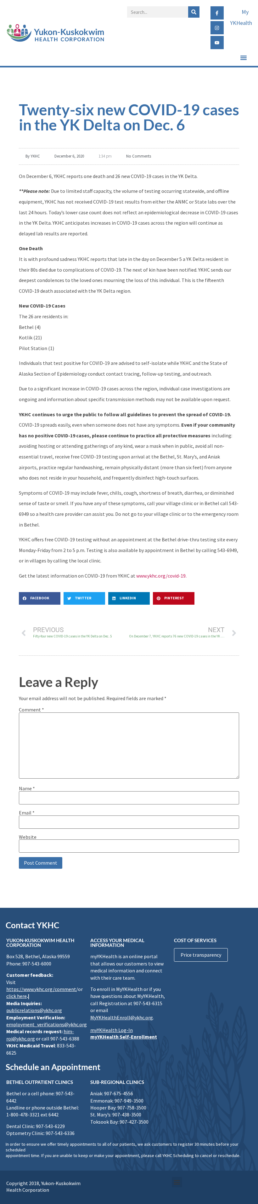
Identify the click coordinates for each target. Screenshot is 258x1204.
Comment (31, 709)
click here (16, 996)
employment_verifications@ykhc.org (46, 1024)
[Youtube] (217, 42)
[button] (243, 57)
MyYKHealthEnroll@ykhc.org (121, 1017)
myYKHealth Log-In (111, 1030)
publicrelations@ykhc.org (34, 1010)
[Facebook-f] (217, 13)
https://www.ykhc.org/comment (41, 989)
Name (27, 788)
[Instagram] (217, 27)
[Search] (193, 12)
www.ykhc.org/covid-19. (161, 576)
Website (27, 836)
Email (27, 812)
